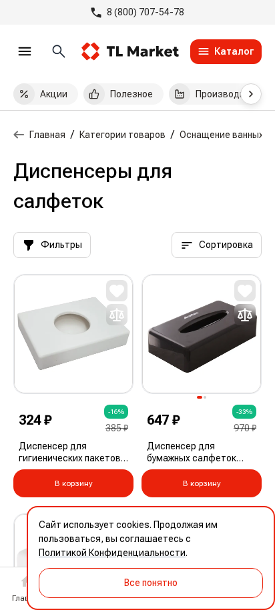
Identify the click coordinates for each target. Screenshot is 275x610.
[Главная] (18, 135)
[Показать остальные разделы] (251, 94)
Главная (47, 134)
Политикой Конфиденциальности (112, 552)
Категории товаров (122, 134)
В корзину (74, 483)
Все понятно (151, 582)
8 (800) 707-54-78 (145, 12)
